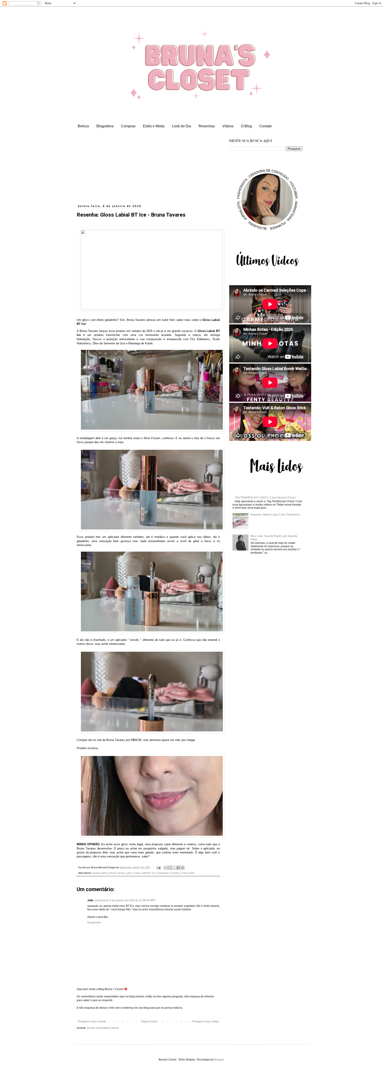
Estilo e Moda (153, 126)
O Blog (246, 126)
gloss (130, 873)
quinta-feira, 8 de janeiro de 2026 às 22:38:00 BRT (125, 900)
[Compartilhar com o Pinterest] (182, 867)
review (183, 873)
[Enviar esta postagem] (158, 867)
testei (191, 873)
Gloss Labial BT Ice (144, 873)
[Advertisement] (148, 171)
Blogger (219, 1059)
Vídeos (227, 126)
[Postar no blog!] (170, 867)
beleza (104, 873)
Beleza (83, 126)
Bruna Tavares (118, 873)
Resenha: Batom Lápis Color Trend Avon (275, 514)
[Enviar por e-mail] (166, 867)
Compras (128, 126)
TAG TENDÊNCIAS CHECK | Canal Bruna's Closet (265, 497)
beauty (96, 873)
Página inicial (149, 1021)
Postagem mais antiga (205, 1021)
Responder (94, 922)
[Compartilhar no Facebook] (178, 867)
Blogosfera (104, 126)
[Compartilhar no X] (174, 867)
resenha (174, 873)
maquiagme (162, 873)
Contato (265, 126)
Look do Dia (181, 126)
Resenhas (207, 126)
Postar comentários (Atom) (103, 1027)
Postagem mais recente (92, 1021)
